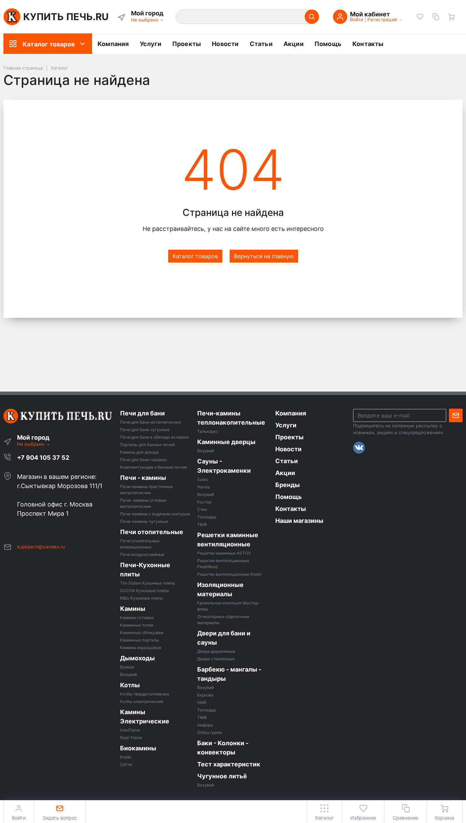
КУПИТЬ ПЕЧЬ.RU (65, 17)
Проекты (186, 43)
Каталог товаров (49, 44)
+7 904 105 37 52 (43, 457)
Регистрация (382, 19)
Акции (293, 43)
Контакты (368, 43)
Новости (225, 43)
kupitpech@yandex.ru (41, 546)
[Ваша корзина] (451, 16)
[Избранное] (419, 16)
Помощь (328, 43)
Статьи (261, 43)
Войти (356, 19)
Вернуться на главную (264, 256)
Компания (113, 43)
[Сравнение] (435, 16)
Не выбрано (145, 20)
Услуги (150, 43)
